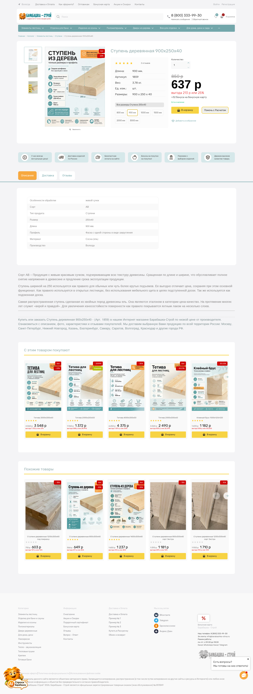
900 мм (132, 112)
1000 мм (145, 112)
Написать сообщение (180, 19)
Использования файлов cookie (85, 673)
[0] (216, 18)
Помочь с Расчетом (215, 110)
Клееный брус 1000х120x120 (210, 418)
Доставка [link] (48, 175)
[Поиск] (58, 16)
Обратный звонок (200, 19)
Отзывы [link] (67, 175)
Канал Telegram (220, 645)
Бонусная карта (205, 625)
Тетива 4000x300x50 (126, 418)
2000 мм (121, 120)
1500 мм (158, 112)
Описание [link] (27, 175)
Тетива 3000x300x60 (43, 418)
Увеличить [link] (76, 129)
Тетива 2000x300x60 (168, 418)
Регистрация (228, 4)
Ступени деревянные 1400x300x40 (126, 536)
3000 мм (134, 120)
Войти (216, 4)
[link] (24, 4)
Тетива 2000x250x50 (85, 418)
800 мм (120, 112)
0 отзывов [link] (145, 63)
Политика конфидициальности (53, 673)
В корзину (187, 110)
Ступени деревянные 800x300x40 (85, 536)
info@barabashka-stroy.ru (218, 636)
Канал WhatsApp (205, 645)
